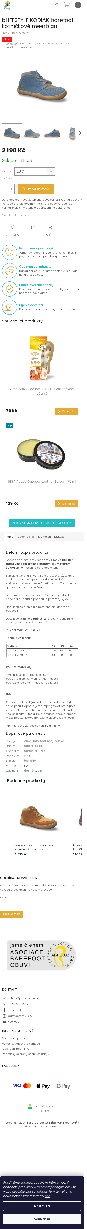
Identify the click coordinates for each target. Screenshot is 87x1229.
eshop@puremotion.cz (23, 998)
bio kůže (30, 760)
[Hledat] (57, 5)
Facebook (15, 1010)
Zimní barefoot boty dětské (44, 741)
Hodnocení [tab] (44, 536)
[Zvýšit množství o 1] (16, 186)
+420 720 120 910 (19, 1004)
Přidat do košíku (39, 189)
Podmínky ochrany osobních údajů (25, 1054)
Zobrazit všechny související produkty (42, 523)
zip (40, 770)
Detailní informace (14, 215)
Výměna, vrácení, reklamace (21, 1043)
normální (30, 751)
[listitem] (38, 825)
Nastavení (42, 1206)
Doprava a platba (14, 1038)
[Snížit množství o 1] (16, 191)
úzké (42, 751)
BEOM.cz (43, 1111)
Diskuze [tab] (59, 536)
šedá (38, 746)
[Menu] (78, 5)
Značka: (18, 47)
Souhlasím (42, 1219)
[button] (6, 825)
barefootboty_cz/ (20, 1016)
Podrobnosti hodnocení (58, 43)
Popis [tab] (9, 536)
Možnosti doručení (14, 178)
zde (47, 1196)
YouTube (13, 1021)
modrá (29, 746)
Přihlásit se (11, 914)
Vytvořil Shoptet (45, 1106)
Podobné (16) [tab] (25, 536)
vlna (27, 756)
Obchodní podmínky (16, 1048)
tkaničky (30, 770)
